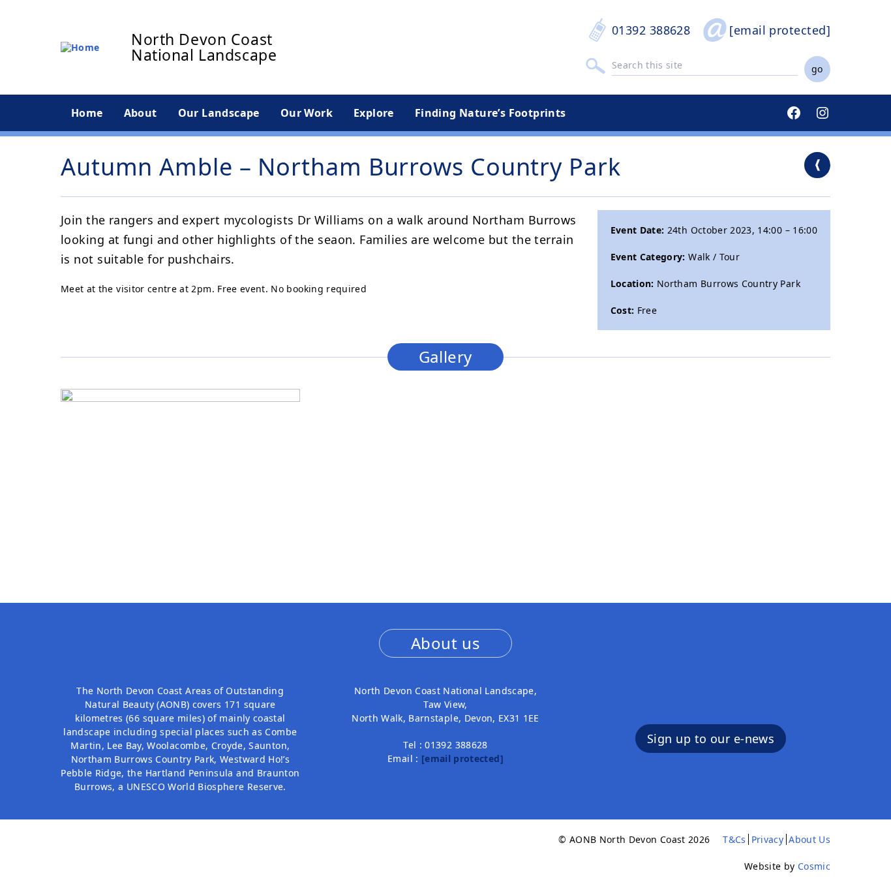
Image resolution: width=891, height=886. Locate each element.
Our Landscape (219, 113)
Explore (374, 113)
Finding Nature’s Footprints (490, 113)
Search (595, 65)
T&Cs (734, 839)
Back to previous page (817, 165)
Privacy (767, 839)
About (140, 113)
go (817, 69)
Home (87, 113)
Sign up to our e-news (710, 738)
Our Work (306, 113)
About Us (809, 839)
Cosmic (814, 866)
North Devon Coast (202, 39)
